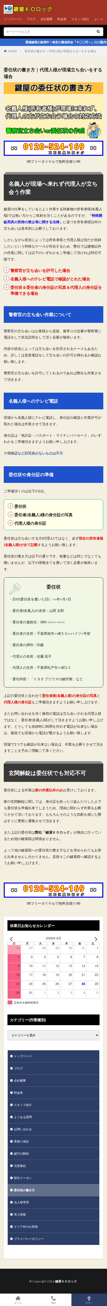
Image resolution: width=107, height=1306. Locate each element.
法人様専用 (21, 1202)
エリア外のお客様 (26, 1226)
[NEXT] (95, 939)
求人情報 (20, 1214)
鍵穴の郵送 (21, 1153)
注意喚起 (20, 1166)
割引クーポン (23, 1178)
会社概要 (47, 19)
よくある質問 (23, 1117)
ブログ (31, 19)
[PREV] (12, 939)
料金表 (61, 19)
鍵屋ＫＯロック (66, 1281)
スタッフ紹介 (80, 19)
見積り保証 (21, 1141)
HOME (12, 51)
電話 (53, 1302)
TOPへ (89, 1302)
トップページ (13, 19)
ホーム (18, 1302)
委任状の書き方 (24, 1190)
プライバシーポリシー (29, 1239)
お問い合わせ (23, 1129)
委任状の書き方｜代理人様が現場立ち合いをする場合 (60, 51)
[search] (98, 31)
